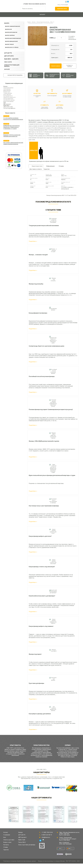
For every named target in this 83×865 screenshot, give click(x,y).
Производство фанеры (9, 100)
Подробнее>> (33, 241)
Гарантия (46, 169)
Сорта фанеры (7, 89)
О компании (6, 834)
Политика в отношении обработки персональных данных (19, 861)
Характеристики (36, 166)
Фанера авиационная (11, 41)
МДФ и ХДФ (21, 839)
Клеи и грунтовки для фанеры (11, 65)
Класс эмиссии (7, 94)
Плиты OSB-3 (22, 842)
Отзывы (61, 166)
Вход (59, 4)
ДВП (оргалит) (9, 56)
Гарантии (6, 849)
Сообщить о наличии (69, 66)
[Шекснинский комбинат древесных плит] (73, 788)
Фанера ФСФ (8, 29)
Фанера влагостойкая (11, 47)
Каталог (42, 14)
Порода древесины (8, 98)
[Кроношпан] (58, 787)
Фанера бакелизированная (13, 38)
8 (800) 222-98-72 (47, 834)
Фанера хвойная (10, 35)
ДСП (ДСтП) (8, 53)
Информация (50, 166)
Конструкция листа (8, 95)
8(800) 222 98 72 (40, 4)
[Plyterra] (13, 787)
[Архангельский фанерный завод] (28, 788)
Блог (4, 837)
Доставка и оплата (36, 169)
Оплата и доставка (8, 839)
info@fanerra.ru (46, 837)
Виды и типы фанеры (8, 101)
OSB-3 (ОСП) (8, 62)
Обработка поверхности (9, 97)
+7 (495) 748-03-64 (47, 832)
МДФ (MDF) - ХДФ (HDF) (11, 59)
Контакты (6, 844)
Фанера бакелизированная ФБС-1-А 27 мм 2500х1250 (61, 195)
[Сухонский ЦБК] (43, 787)
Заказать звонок (55, 66)
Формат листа (6, 91)
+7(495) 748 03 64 (29, 4)
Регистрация (64, 4)
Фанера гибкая (9, 44)
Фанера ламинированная (12, 26)
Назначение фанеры (8, 87)
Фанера (6, 23)
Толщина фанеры (7, 93)
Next (78, 787)
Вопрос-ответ (7, 842)
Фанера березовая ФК (11, 32)
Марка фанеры (7, 90)
